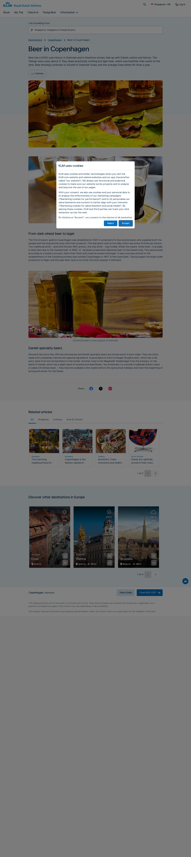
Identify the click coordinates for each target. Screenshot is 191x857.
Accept (126, 223)
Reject (110, 223)
